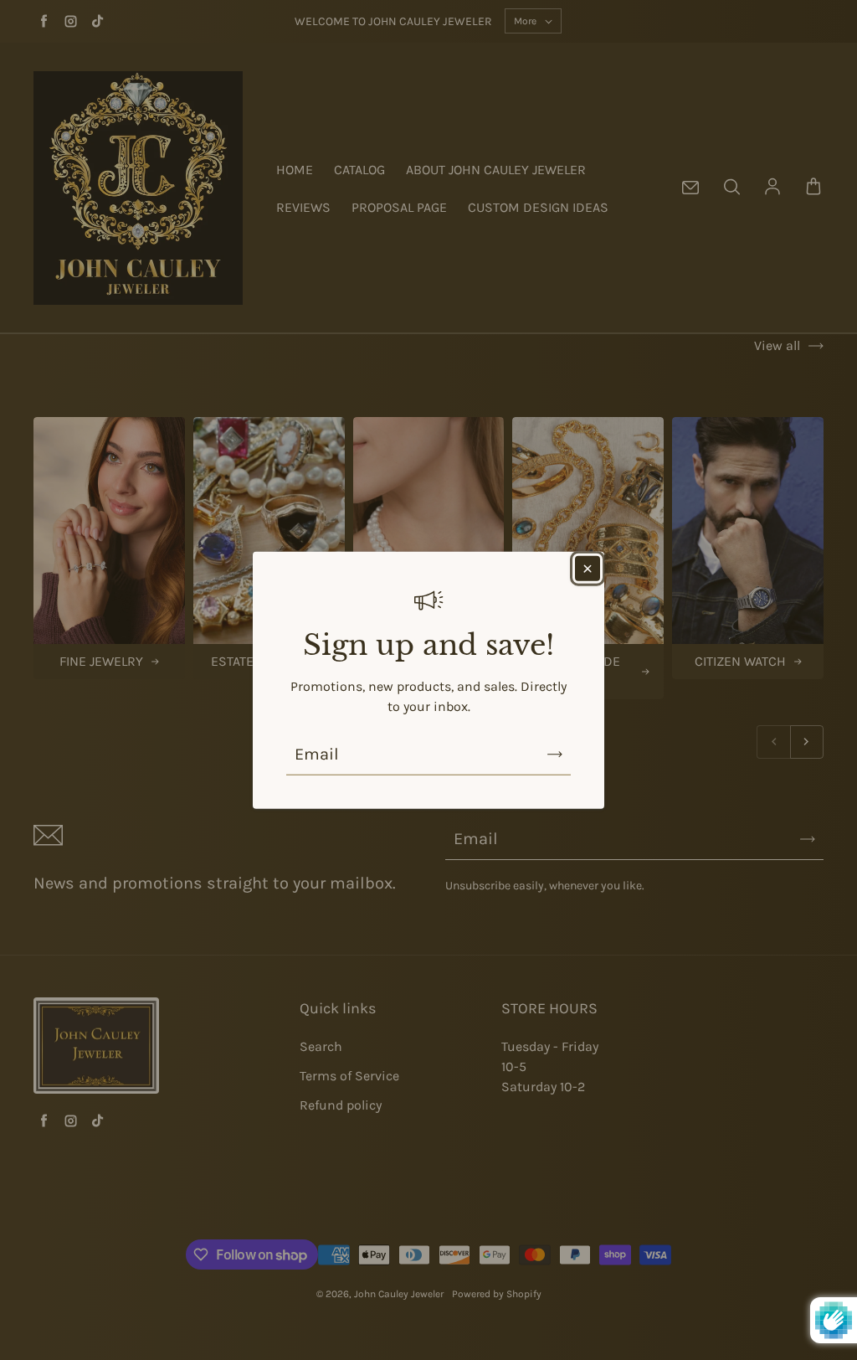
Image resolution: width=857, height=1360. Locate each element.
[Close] (587, 568)
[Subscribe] (554, 754)
